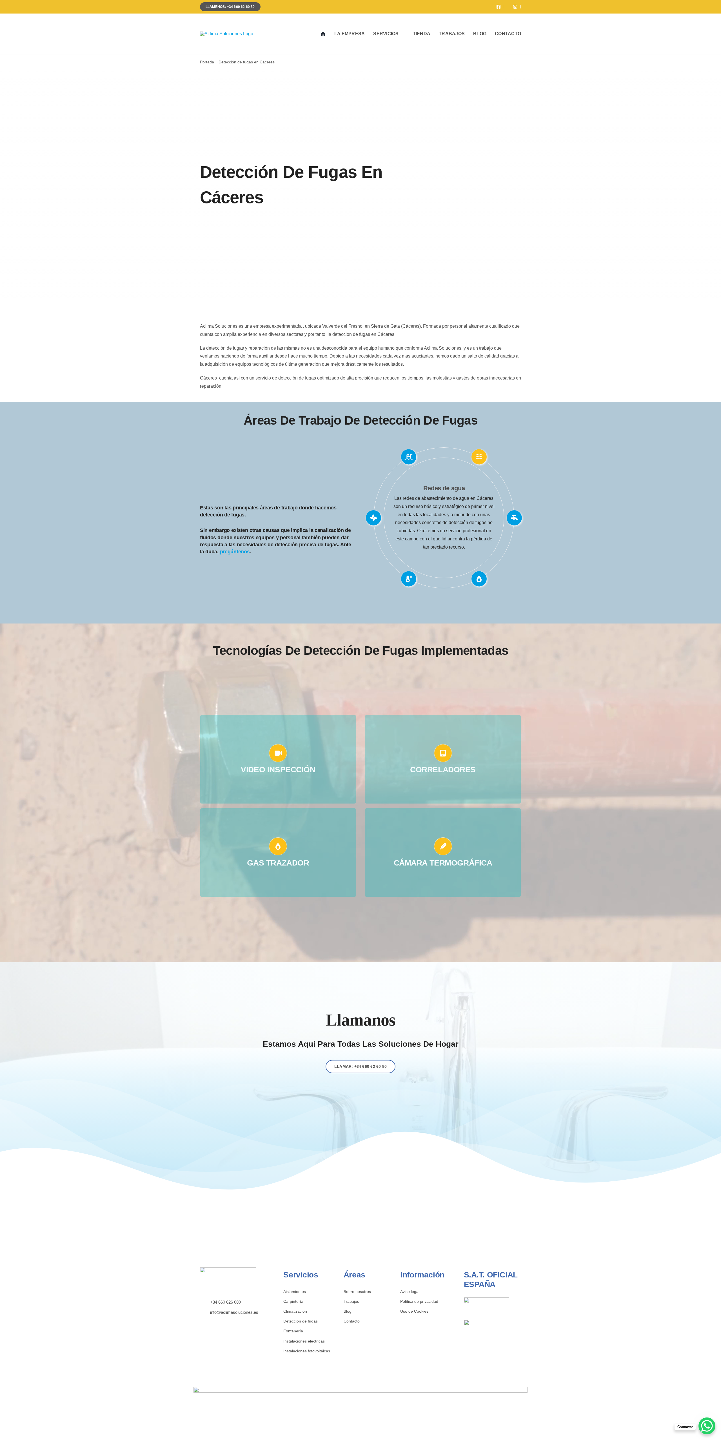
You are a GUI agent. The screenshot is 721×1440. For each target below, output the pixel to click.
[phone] (227, 1322)
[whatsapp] (219, 1322)
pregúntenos (235, 551)
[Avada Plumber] (226, 33)
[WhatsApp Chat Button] (706, 1425)
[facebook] (201, 1322)
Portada (207, 62)
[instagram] (210, 1322)
